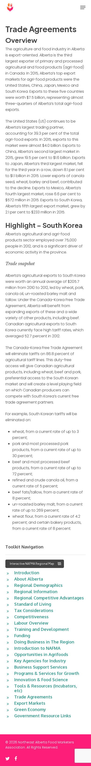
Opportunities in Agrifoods (41, 654)
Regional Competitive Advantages (49, 597)
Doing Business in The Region (44, 641)
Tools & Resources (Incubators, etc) (45, 688)
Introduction (26, 572)
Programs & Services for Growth (46, 673)
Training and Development (41, 629)
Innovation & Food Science (41, 679)
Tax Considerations (33, 610)
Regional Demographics (38, 585)
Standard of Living (32, 604)
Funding (22, 635)
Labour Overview (31, 623)
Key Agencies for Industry (40, 660)
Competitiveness (31, 616)
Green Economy (30, 709)
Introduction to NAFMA (37, 648)
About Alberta (28, 578)
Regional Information (35, 591)
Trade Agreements (33, 696)
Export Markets (29, 703)
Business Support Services (40, 667)
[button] (82, 7)
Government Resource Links (42, 715)
